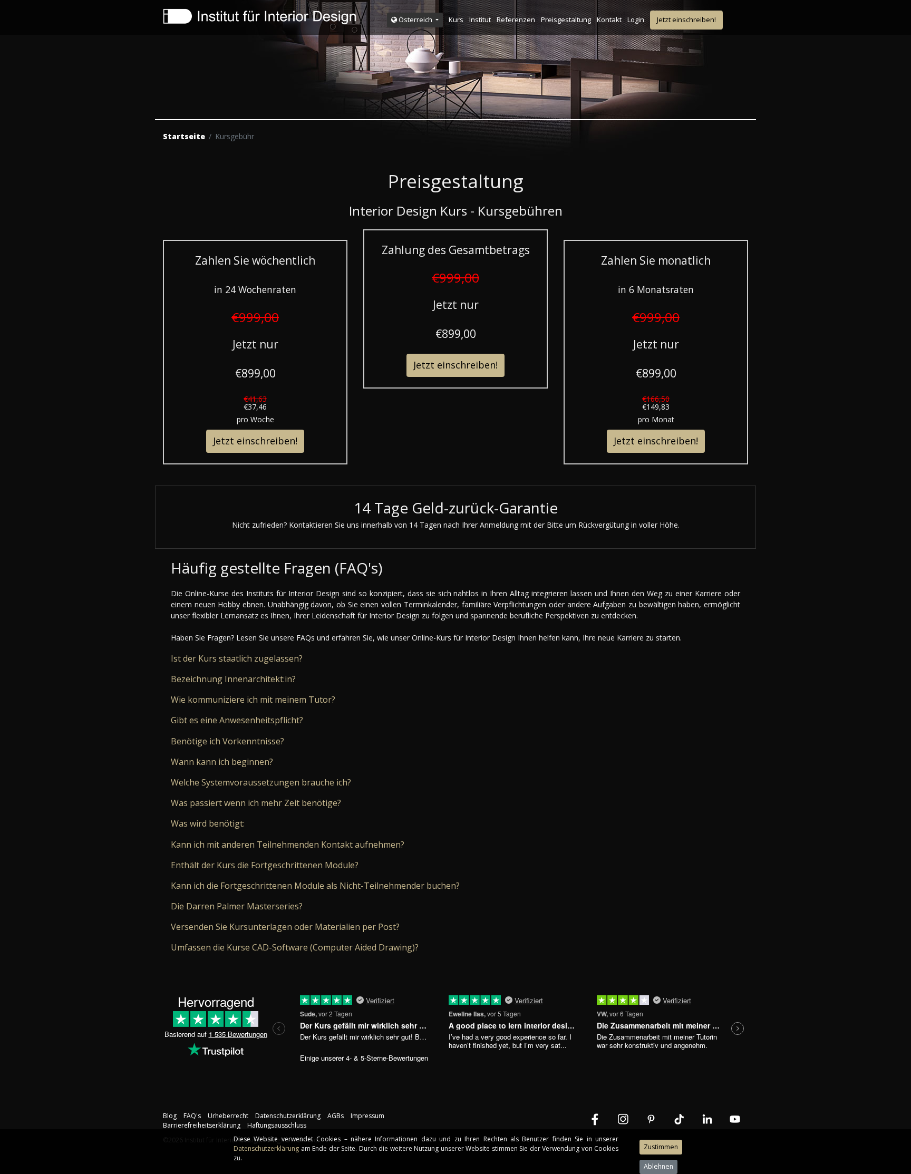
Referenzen (516, 19)
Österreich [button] (415, 19)
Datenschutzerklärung (288, 1115)
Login (635, 19)
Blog (170, 1115)
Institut (480, 19)
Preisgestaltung (566, 19)
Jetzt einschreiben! (686, 19)
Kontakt (609, 19)
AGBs (335, 1115)
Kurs (456, 19)
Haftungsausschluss (276, 1125)
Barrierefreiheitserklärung (201, 1125)
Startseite (184, 136)
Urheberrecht (228, 1115)
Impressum (367, 1115)
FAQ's (192, 1115)
